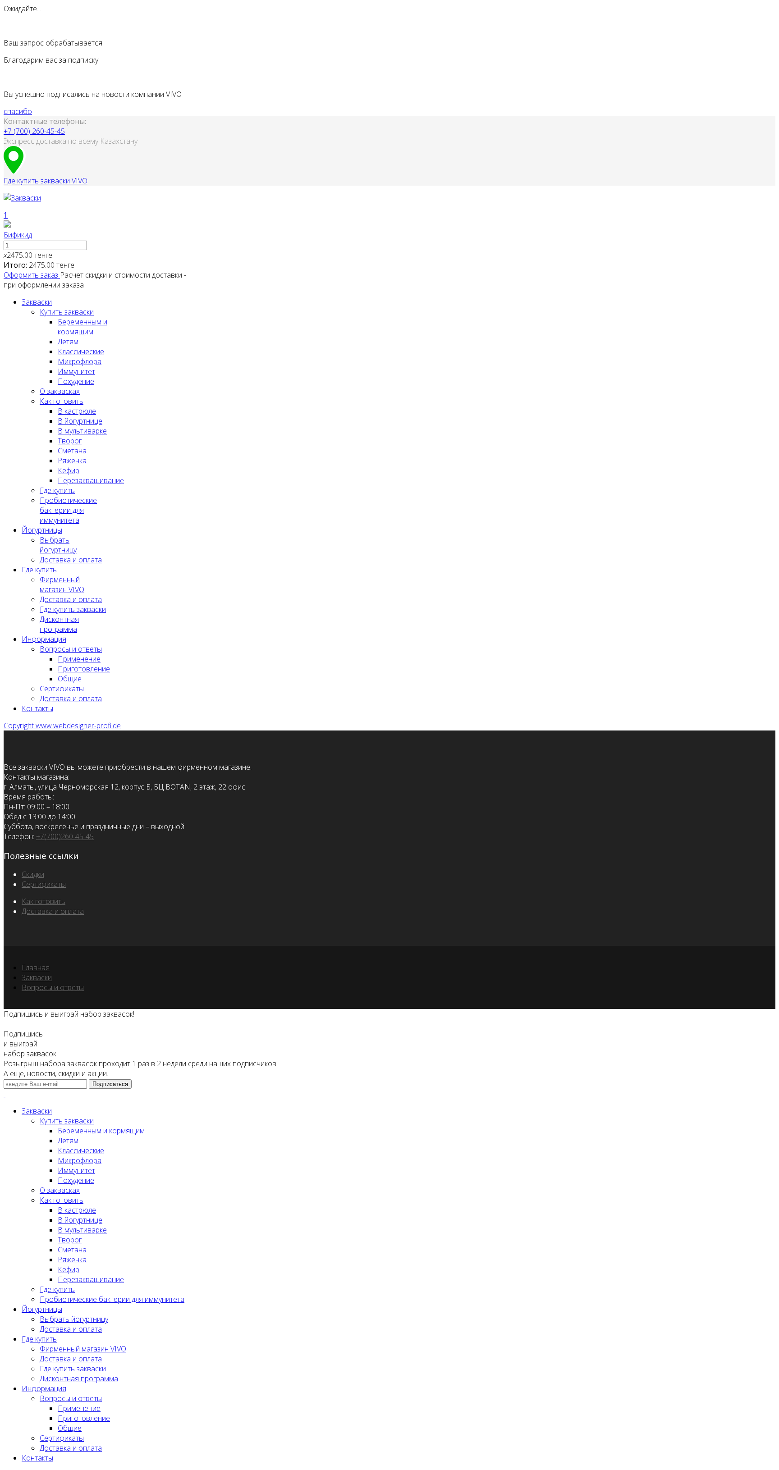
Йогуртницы (42, 530)
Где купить (57, 490)
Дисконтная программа (59, 624)
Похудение (76, 381)
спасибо (18, 111)
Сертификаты (62, 689)
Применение (79, 659)
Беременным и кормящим (82, 327)
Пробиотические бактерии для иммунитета (68, 510)
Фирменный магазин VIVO (62, 584)
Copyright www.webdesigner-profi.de (62, 725)
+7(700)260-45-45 (65, 836)
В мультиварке (82, 431)
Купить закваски (67, 312)
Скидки (33, 874)
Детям (68, 342)
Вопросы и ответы (71, 649)
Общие (70, 679)
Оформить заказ (32, 275)
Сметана (72, 451)
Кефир (68, 470)
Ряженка (72, 461)
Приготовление (84, 669)
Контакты (37, 708)
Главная (36, 967)
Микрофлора (79, 361)
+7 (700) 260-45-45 (34, 131)
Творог (70, 441)
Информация (44, 639)
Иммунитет (76, 371)
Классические (81, 351)
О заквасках (60, 391)
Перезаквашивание (91, 480)
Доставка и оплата (71, 560)
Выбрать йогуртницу (58, 545)
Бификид (18, 235)
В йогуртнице (80, 421)
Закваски (37, 302)
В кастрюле (77, 411)
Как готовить (61, 401)
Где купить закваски (73, 609)
